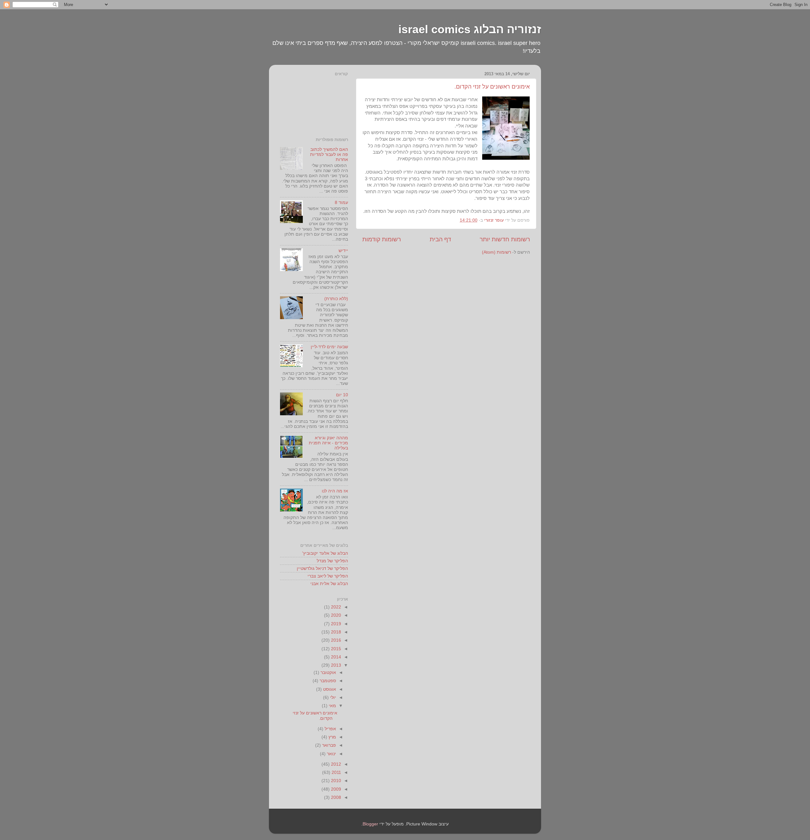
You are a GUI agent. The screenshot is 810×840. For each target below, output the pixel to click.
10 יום (342, 394)
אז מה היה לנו (335, 491)
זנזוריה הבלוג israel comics (469, 29)
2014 (335, 657)
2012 (335, 764)
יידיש (343, 250)
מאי (331, 705)
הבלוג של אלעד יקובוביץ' (325, 553)
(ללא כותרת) (336, 298)
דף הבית (440, 239)
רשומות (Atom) (496, 252)
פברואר (328, 745)
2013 (335, 665)
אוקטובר (327, 672)
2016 (335, 640)
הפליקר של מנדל (332, 561)
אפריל (329, 728)
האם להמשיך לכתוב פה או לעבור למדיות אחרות (329, 154)
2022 (335, 607)
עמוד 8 (341, 202)
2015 (335, 648)
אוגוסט (329, 689)
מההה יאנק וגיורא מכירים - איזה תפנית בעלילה (328, 442)
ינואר (331, 753)
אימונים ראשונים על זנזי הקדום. (492, 86)
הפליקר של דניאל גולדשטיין (322, 568)
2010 (335, 780)
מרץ (331, 737)
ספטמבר (327, 680)
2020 (335, 615)
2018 (335, 632)
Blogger (370, 824)
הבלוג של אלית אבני (329, 583)
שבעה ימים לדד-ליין (329, 346)
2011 (335, 772)
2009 (335, 789)
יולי (332, 697)
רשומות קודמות (381, 239)
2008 (335, 797)
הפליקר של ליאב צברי (328, 576)
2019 (335, 623)
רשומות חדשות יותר (505, 239)
